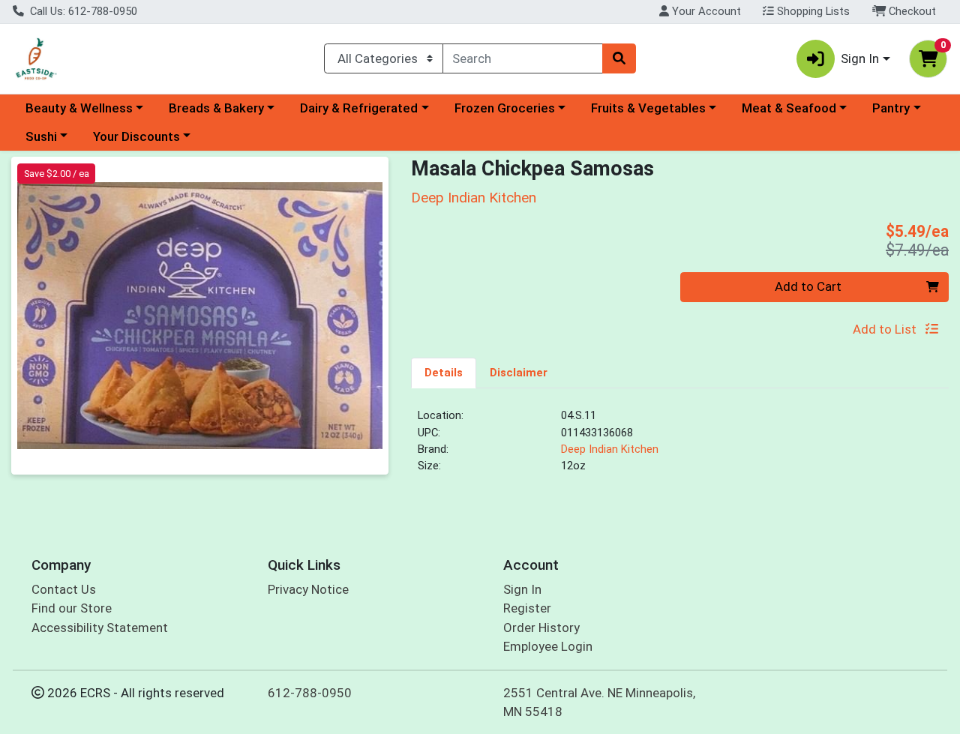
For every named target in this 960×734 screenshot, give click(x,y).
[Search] (618, 58)
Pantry (891, 107)
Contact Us (64, 589)
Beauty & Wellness (79, 107)
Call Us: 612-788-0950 (82, 11)
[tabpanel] (680, 446)
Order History (541, 627)
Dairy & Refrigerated (359, 107)
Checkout (911, 11)
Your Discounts (136, 136)
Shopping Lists (812, 11)
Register (527, 608)
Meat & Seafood (789, 107)
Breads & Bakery (216, 107)
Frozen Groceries (504, 107)
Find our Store (72, 608)
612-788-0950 (310, 692)
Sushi (41, 136)
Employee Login (547, 646)
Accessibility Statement (100, 627)
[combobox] (523, 58)
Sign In (522, 589)
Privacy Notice (308, 589)
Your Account (705, 11)
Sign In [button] (860, 58)
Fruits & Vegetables (648, 107)
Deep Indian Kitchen (609, 449)
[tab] (443, 373)
